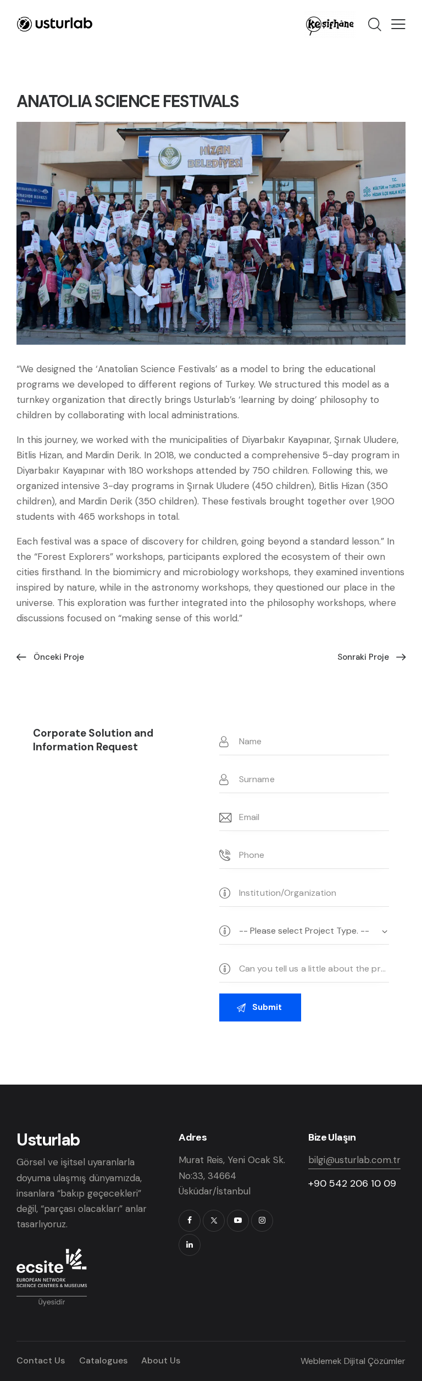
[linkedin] (190, 1245)
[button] (398, 24)
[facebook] (190, 1221)
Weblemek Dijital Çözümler (353, 1361)
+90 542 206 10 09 (352, 1183)
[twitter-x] (214, 1221)
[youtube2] (238, 1221)
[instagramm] (262, 1221)
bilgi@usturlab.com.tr (354, 1160)
